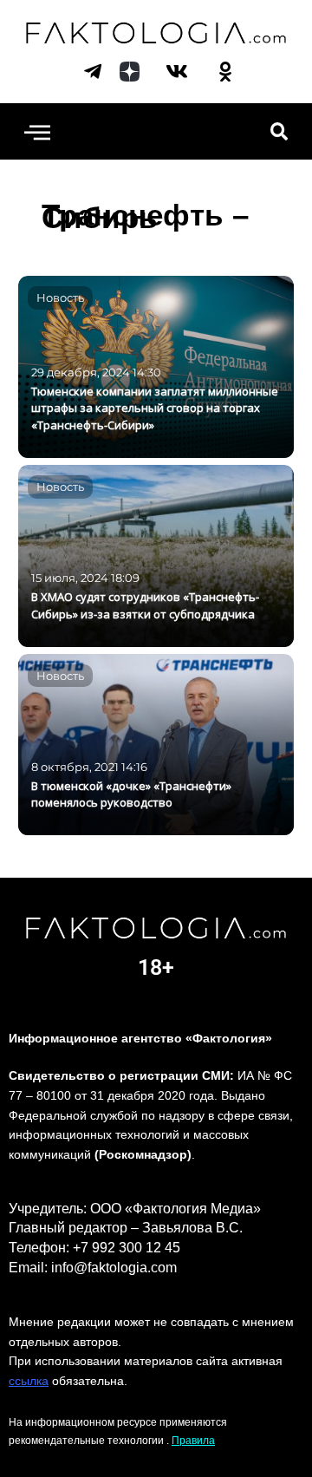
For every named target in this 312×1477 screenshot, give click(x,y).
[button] (36, 131)
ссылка (29, 1381)
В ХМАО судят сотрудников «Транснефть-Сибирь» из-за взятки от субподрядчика (145, 605)
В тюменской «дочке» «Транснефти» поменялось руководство (131, 794)
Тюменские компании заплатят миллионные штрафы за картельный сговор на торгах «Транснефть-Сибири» (154, 408)
